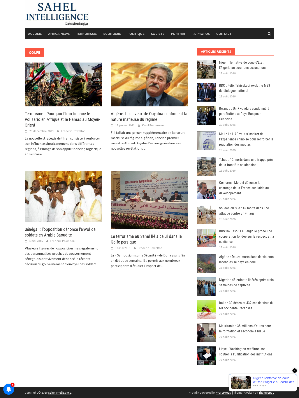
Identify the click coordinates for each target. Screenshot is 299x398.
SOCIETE (157, 33)
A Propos (201, 33)
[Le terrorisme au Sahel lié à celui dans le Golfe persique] (149, 199)
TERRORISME (86, 33)
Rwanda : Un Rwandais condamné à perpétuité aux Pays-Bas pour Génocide (244, 113)
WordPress (223, 392)
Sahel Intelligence (59, 392)
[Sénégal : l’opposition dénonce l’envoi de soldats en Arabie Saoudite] (63, 196)
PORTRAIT (179, 33)
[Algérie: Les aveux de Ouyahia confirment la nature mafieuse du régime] (149, 84)
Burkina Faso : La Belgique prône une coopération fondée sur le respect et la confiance (246, 236)
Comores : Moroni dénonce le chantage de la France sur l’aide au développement (244, 188)
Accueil (35, 33)
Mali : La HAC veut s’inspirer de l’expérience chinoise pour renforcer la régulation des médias (246, 139)
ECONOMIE (112, 33)
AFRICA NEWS (59, 33)
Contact (224, 33)
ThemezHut (266, 392)
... (43, 154)
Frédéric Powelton (73, 131)
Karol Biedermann (153, 125)
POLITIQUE (135, 33)
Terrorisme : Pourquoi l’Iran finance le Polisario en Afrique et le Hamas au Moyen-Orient (62, 119)
